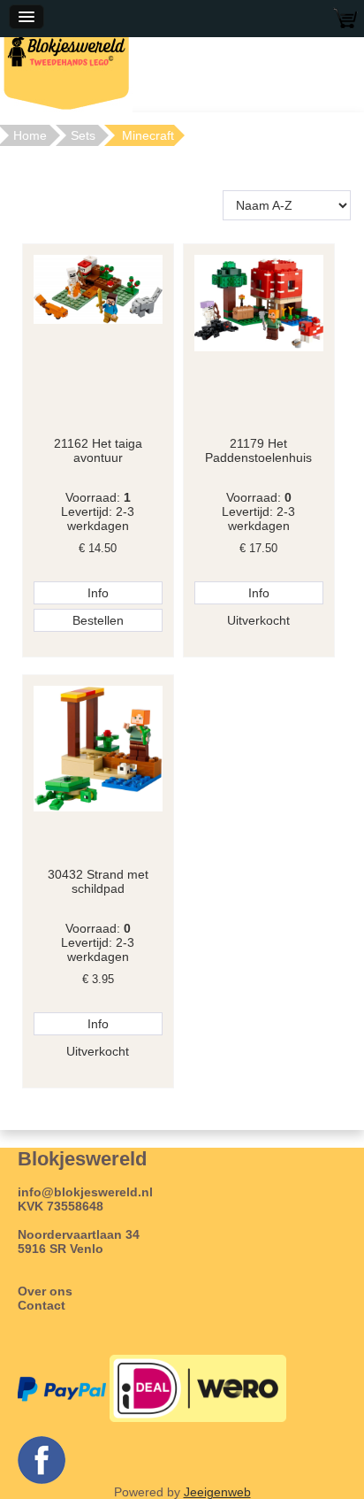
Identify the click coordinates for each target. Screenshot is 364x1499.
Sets (83, 135)
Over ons (45, 1291)
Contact (41, 1305)
